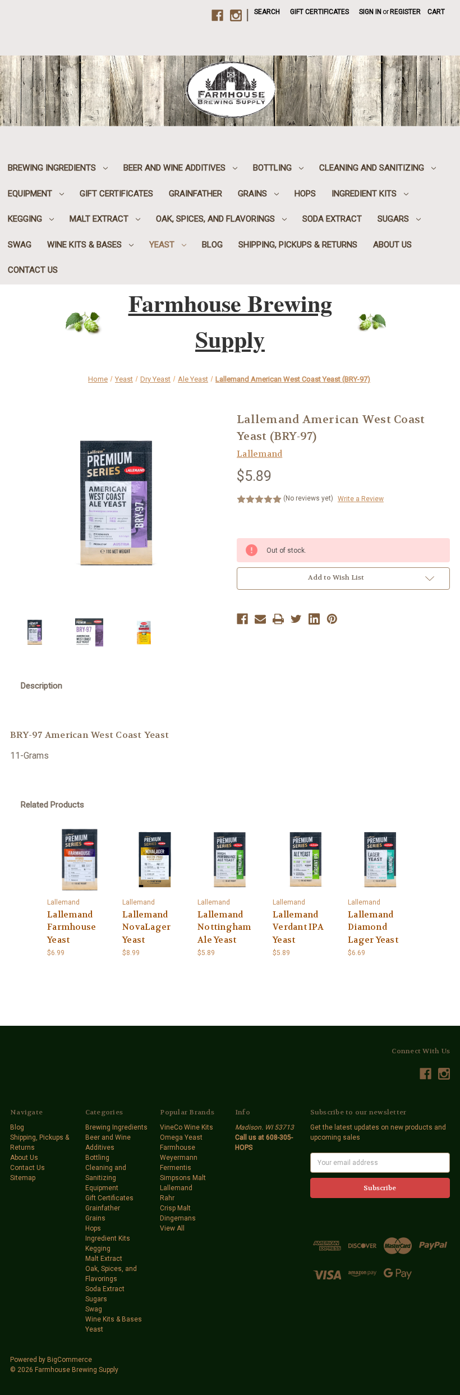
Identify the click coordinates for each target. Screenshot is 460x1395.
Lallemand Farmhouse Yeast (71, 927)
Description (41, 686)
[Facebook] (242, 619)
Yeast (163, 245)
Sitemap (22, 1178)
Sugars (394, 219)
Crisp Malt (175, 1208)
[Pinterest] (332, 619)
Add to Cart (79, 859)
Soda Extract (332, 219)
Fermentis (175, 1168)
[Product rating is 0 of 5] (259, 499)
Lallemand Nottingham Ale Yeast (224, 927)
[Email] (260, 619)
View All (172, 1228)
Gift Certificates (319, 12)
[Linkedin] (314, 619)
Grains (253, 194)
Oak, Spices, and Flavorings (216, 219)
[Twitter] (296, 619)
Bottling (273, 168)
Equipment (31, 194)
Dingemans (178, 1218)
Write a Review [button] (361, 499)
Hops (305, 194)
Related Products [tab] (52, 805)
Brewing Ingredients (53, 168)
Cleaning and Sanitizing (372, 168)
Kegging (26, 219)
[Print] (278, 619)
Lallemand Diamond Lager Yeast (373, 927)
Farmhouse (177, 1147)
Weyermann (178, 1158)
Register (405, 12)
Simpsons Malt (183, 1178)
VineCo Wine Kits (186, 1127)
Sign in (370, 12)
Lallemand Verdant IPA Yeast (298, 927)
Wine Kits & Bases (85, 245)
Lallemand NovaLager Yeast (146, 927)
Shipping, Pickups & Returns (297, 245)
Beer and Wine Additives (175, 168)
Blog (212, 245)
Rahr (167, 1198)
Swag (19, 245)
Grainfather (195, 194)
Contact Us (33, 270)
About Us (392, 245)
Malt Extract (100, 219)
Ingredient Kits (365, 194)
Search (267, 12)
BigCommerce (69, 1360)
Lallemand (176, 1188)
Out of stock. (305, 859)
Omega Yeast (181, 1137)
